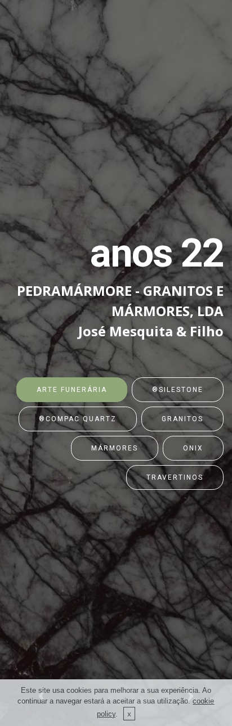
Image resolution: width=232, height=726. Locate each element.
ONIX (193, 448)
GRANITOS (182, 419)
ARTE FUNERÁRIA (72, 390)
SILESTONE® (177, 390)
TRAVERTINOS (174, 477)
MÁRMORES (114, 448)
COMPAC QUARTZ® (78, 419)
